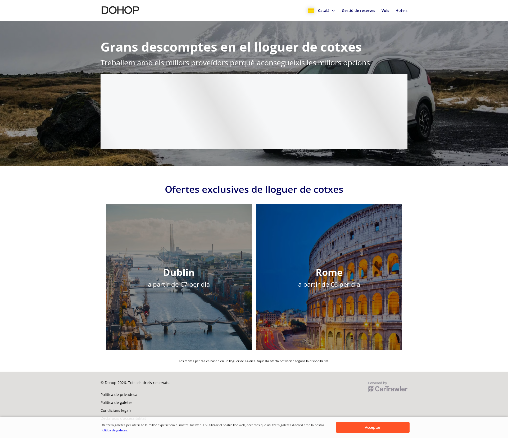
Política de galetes (114, 430)
